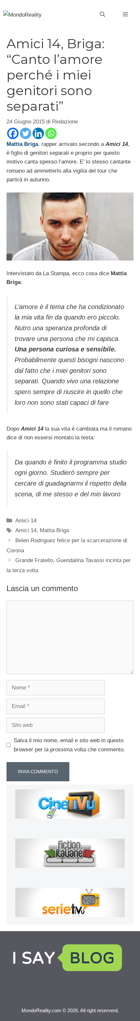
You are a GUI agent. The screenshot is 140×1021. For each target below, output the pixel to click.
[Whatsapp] (51, 133)
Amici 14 (25, 521)
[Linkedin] (38, 133)
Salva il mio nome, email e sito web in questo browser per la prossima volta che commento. (69, 744)
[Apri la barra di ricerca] (102, 15)
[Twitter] (25, 133)
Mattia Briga (54, 530)
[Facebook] (13, 133)
